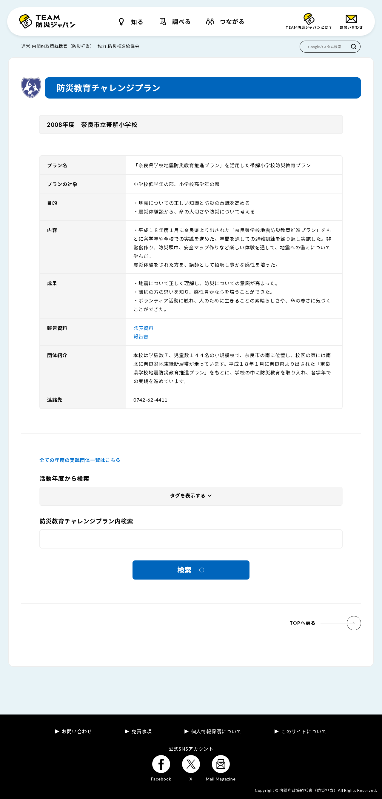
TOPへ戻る (302, 623)
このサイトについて (304, 731)
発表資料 (143, 328)
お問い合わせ (77, 731)
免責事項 (142, 731)
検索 (184, 570)
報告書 (141, 336)
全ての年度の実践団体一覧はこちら (80, 460)
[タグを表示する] (191, 496)
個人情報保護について (216, 731)
